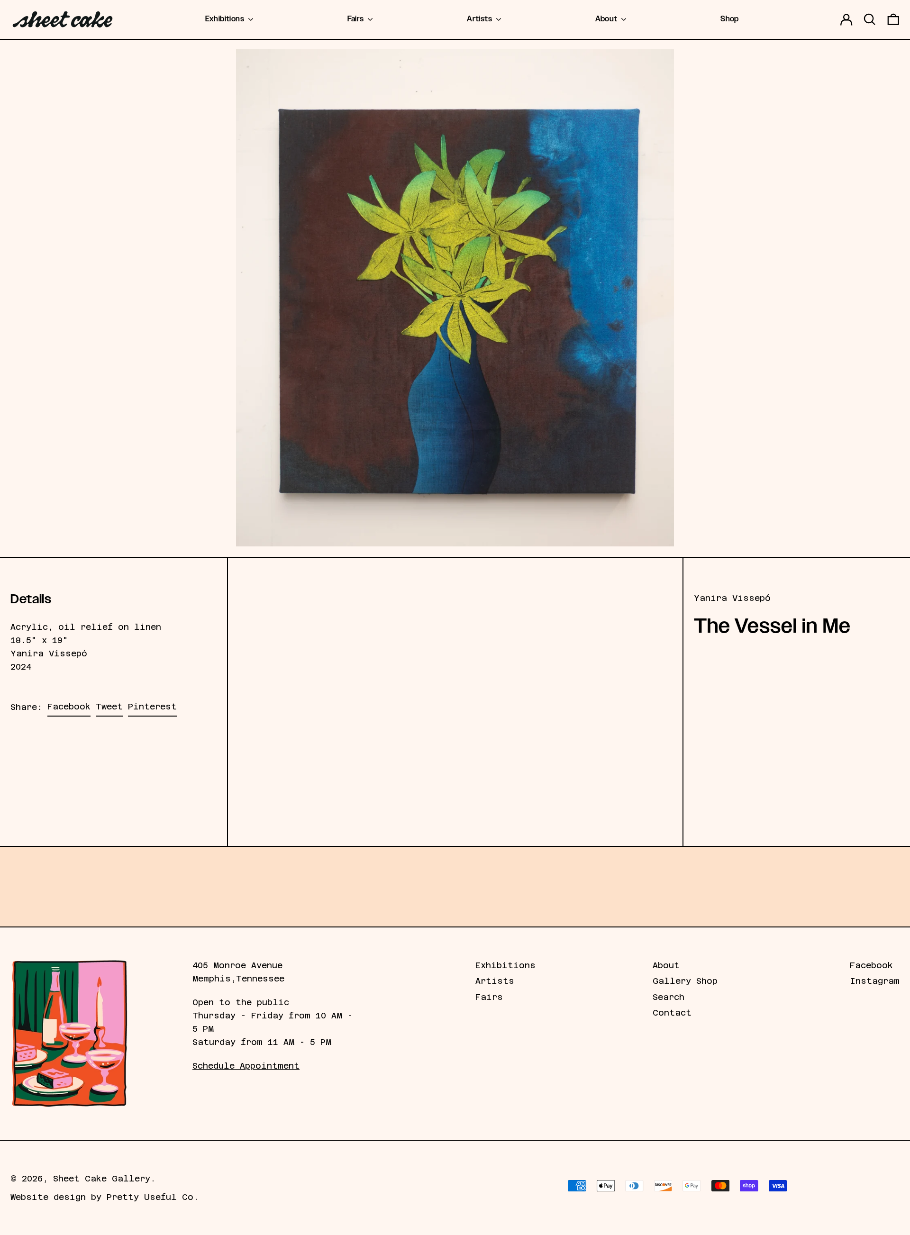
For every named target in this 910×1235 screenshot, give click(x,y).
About (666, 965)
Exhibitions (505, 965)
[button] (869, 19)
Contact (672, 1012)
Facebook (871, 965)
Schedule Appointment (246, 1066)
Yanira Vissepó (732, 598)
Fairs (489, 997)
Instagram (875, 981)
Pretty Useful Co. (153, 1197)
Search (668, 997)
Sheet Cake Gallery (101, 1178)
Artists (494, 981)
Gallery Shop (685, 981)
